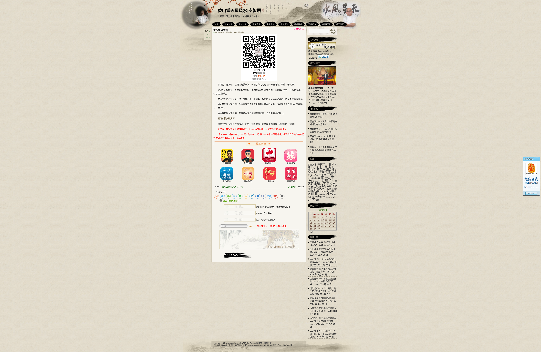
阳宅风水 (315, 191)
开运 (330, 174)
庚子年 (323, 174)
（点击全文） (321, 103)
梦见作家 (292, 186)
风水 (329, 194)
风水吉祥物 (318, 196)
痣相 (329, 183)
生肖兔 (315, 181)
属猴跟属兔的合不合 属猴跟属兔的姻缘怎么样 (323, 150)
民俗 (327, 178)
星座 (320, 178)
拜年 (314, 178)
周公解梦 (229, 32)
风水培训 (329, 197)
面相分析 (322, 194)
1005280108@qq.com (323, 54)
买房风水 (312, 164)
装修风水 (319, 188)
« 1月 (310, 231)
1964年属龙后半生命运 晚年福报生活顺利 (322, 139)
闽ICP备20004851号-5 (264, 343)
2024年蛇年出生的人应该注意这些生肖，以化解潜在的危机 (323, 262)
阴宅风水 (324, 191)
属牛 (332, 172)
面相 (314, 194)
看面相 (322, 186)
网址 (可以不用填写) (265, 220)
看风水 (330, 186)
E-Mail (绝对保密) (264, 213)
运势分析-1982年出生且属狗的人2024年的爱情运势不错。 (323, 281)
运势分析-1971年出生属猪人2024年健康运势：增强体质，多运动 (323, 321)
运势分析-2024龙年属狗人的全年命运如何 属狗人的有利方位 (323, 291)
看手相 (314, 186)
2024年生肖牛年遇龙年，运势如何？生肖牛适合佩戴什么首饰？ (323, 334)
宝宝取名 (313, 172)
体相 (331, 164)
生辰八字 (320, 183)
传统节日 (322, 164)
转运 (328, 188)
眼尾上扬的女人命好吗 (232, 186)
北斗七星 (314, 167)
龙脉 (317, 200)
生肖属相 (324, 181)
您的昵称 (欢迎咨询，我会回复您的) (273, 207)
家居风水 (324, 172)
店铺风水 (314, 175)
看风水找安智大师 (226, 118)
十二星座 (325, 167)
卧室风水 (320, 169)
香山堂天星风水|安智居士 (241, 10)
